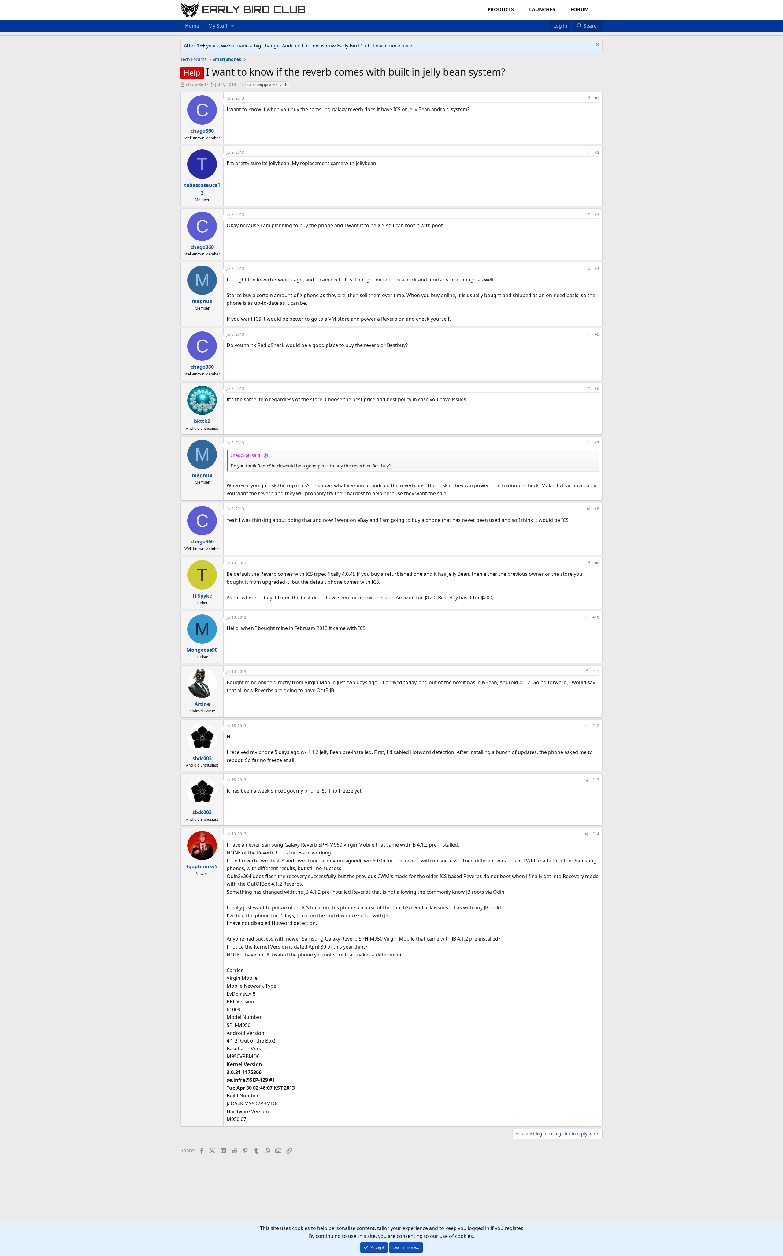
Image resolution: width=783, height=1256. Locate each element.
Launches (542, 9)
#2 (597, 152)
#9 (597, 563)
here (406, 45)
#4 (597, 268)
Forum (579, 9)
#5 (597, 334)
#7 (597, 442)
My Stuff (218, 25)
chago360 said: (246, 455)
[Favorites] (547, 22)
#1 (597, 98)
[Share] (588, 98)
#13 (595, 779)
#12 (595, 725)
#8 (597, 508)
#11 (595, 671)
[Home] (541, 22)
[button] (232, 26)
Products (501, 9)
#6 (597, 388)
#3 (597, 214)
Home (192, 25)
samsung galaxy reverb (267, 84)
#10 (595, 617)
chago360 (196, 84)
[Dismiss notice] (596, 45)
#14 (595, 833)
